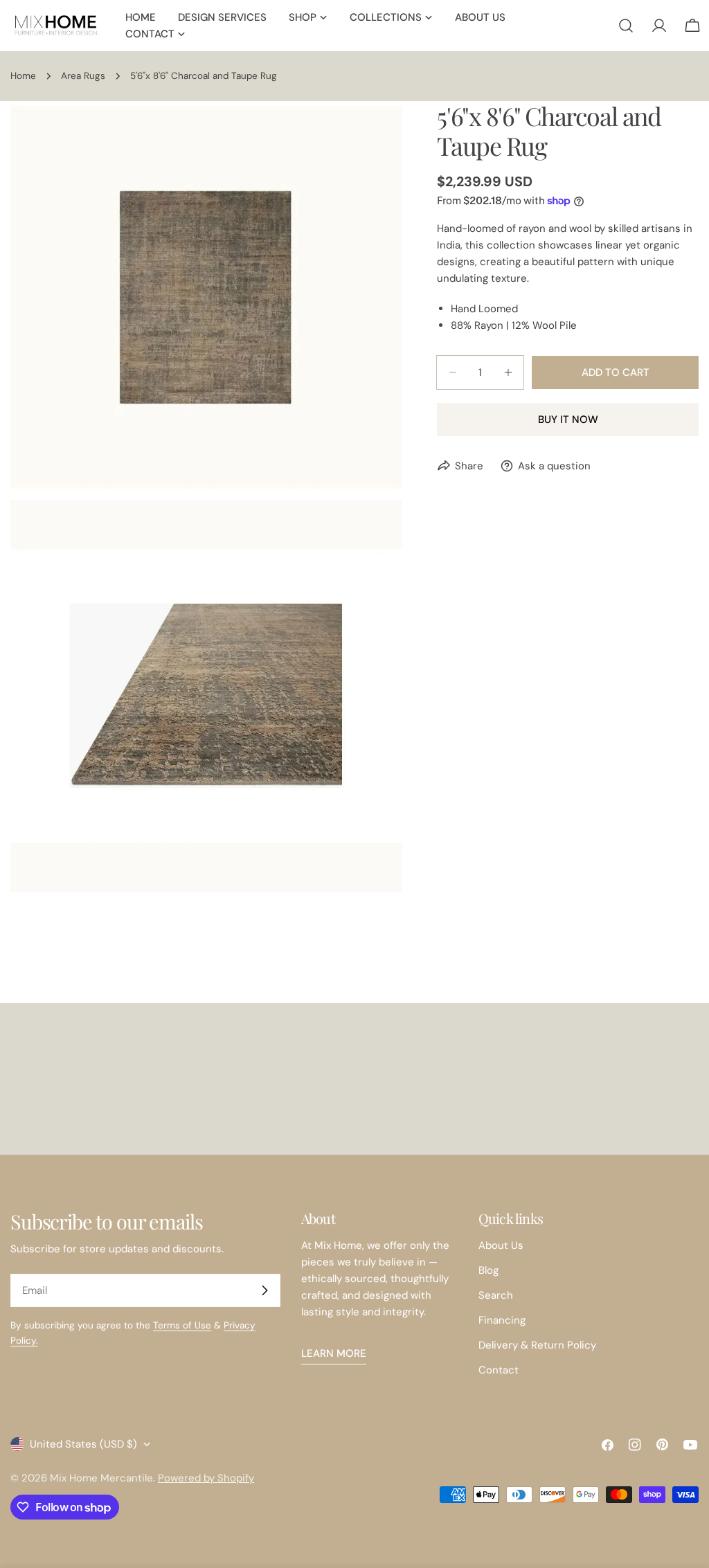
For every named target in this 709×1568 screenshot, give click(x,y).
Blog (488, 1270)
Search (495, 1295)
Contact (498, 1370)
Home (23, 76)
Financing (502, 1320)
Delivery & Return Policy (537, 1345)
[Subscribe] (264, 1290)
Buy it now (568, 419)
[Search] (626, 25)
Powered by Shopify (206, 1478)
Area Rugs (83, 76)
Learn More (333, 1353)
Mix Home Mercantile (101, 1478)
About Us (500, 1245)
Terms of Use (182, 1325)
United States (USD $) (83, 1444)
